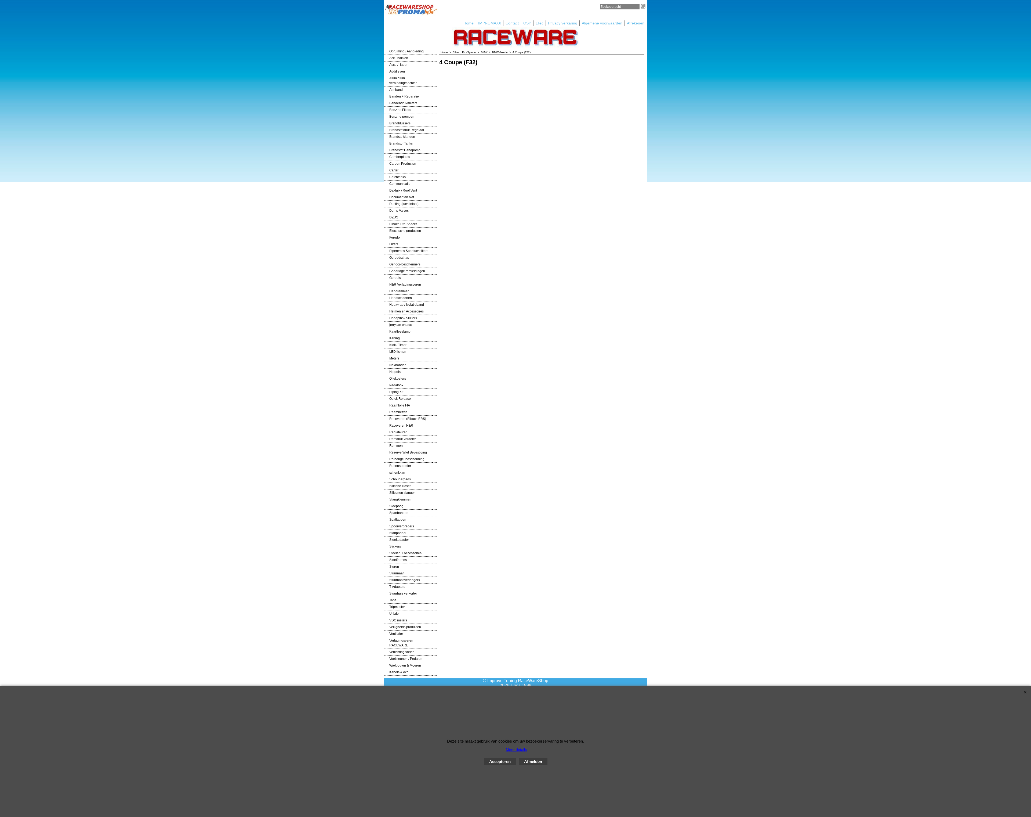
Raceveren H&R (401, 425)
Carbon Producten (402, 163)
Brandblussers (400, 123)
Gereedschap (399, 258)
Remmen (396, 446)
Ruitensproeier (400, 466)
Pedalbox (396, 385)
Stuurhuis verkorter (403, 593)
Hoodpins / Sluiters (403, 318)
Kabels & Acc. (399, 672)
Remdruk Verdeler (402, 439)
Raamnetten (398, 412)
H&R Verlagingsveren (405, 284)
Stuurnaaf (396, 573)
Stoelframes (398, 560)
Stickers (395, 546)
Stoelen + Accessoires (405, 553)
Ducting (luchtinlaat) (404, 204)
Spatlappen (397, 519)
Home (468, 23)
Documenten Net (401, 197)
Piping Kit (396, 392)
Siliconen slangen (402, 493)
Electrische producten (405, 231)
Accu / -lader (398, 65)
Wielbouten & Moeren (405, 665)
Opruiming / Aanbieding (406, 51)
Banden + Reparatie (404, 96)
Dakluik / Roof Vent (403, 190)
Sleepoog (396, 506)
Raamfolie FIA (399, 405)
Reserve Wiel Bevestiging (408, 452)
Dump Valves (399, 211)
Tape (393, 600)
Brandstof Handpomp (404, 150)
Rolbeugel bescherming (406, 459)
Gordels (395, 278)
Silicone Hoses (400, 486)
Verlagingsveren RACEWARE (401, 643)
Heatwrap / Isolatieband (406, 305)
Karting (394, 338)
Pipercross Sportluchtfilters (408, 251)
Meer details (516, 749)
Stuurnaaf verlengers (404, 580)
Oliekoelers (397, 378)
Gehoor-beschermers (404, 264)
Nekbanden (397, 365)
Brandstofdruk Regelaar (406, 130)
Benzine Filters (400, 110)
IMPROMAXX (489, 23)
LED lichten (397, 352)
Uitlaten (395, 614)
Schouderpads (400, 479)
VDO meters (398, 620)
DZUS (393, 217)
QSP (527, 23)
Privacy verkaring (562, 23)
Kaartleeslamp (400, 331)
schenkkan (397, 472)
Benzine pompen (401, 116)
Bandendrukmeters (403, 103)
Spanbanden (398, 513)
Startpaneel (397, 533)
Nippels (395, 372)
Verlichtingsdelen (402, 652)
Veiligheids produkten (405, 627)
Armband (396, 90)
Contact (512, 23)
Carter (393, 170)
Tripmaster (397, 607)
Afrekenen (635, 23)
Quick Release (400, 399)
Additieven (397, 71)
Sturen (394, 566)
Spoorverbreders (401, 526)
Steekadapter (399, 540)
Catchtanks (397, 177)
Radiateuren (398, 432)
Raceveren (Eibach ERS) (407, 419)
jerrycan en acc (400, 325)
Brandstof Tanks (401, 143)
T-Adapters (397, 587)
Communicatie (400, 184)
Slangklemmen (400, 499)
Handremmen (399, 291)
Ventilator (396, 634)
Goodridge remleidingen (407, 271)
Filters (393, 244)
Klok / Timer (397, 345)
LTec (539, 23)
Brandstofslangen (402, 137)
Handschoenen (400, 298)
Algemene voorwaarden (602, 23)
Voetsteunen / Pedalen (405, 659)
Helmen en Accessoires (406, 311)
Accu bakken (398, 58)
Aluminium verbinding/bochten (403, 80)
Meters (394, 358)
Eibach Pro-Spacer (403, 224)
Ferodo (394, 237)
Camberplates (399, 157)
